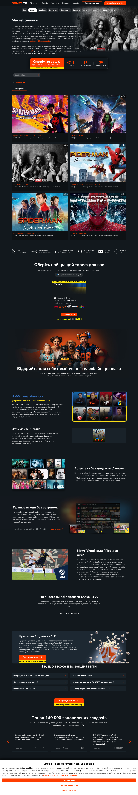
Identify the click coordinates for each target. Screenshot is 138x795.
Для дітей (53, 10)
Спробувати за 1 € (115, 3)
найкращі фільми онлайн (40, 41)
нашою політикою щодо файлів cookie (60, 775)
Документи (65, 10)
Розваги (76, 10)
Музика (105, 10)
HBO (113, 10)
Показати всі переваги (69, 613)
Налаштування (69, 790)
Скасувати (19, 88)
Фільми (32, 10)
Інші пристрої (56, 529)
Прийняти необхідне (69, 785)
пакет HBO (29, 51)
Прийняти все (69, 780)
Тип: (17, 82)
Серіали (42, 10)
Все (24, 10)
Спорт (85, 10)
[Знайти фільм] (38, 75)
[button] (8, 741)
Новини (95, 10)
